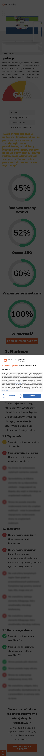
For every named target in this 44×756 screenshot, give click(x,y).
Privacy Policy (18, 383)
